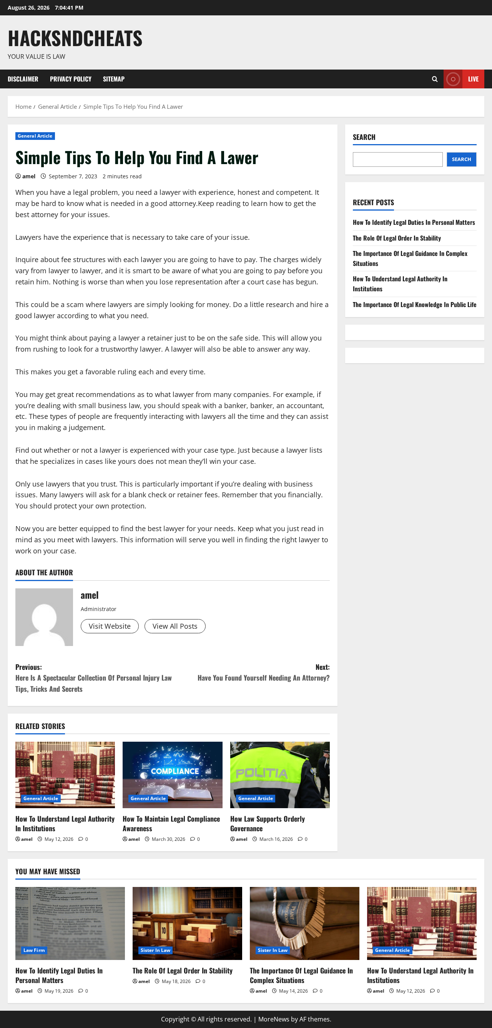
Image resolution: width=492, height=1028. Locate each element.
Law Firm (34, 950)
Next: (264, 672)
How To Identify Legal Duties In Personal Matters (414, 222)
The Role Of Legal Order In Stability (397, 237)
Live (473, 78)
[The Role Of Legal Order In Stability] (187, 923)
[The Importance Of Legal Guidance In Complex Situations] (304, 923)
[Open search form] (435, 78)
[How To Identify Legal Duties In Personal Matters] (70, 923)
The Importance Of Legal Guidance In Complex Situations (301, 975)
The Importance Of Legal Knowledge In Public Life (415, 304)
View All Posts (175, 626)
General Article (35, 136)
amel (28, 176)
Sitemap (114, 78)
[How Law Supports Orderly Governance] (280, 775)
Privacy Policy (70, 78)
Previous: (93, 678)
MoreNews (273, 1019)
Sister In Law (155, 950)
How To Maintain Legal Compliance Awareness (171, 823)
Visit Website (110, 626)
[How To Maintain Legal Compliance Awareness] (172, 775)
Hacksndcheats (75, 37)
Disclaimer (23, 78)
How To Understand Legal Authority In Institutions (65, 823)
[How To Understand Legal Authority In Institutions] (65, 775)
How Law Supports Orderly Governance (267, 823)
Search (364, 137)
